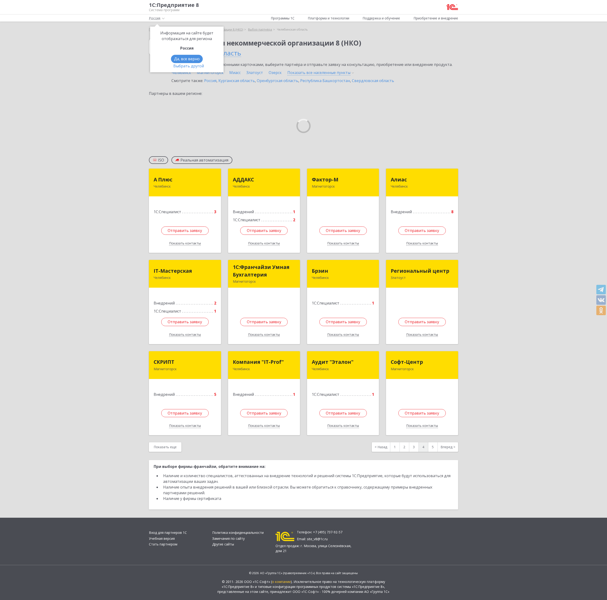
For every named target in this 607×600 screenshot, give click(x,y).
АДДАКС (243, 179)
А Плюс (163, 179)
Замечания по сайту (228, 538)
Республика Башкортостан (325, 80)
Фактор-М (325, 179)
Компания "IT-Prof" (258, 362)
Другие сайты (223, 544)
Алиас (399, 179)
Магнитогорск (210, 72)
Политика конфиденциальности (238, 532)
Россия (210, 80)
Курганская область (236, 80)
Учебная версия (162, 538)
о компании (281, 581)
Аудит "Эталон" (333, 362)
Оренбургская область (277, 80)
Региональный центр (420, 271)
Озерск (275, 72)
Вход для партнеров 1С (168, 532)
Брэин (320, 271)
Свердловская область (373, 80)
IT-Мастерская (173, 271)
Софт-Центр (407, 362)
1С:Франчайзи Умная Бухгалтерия (261, 271)
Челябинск (181, 72)
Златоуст (254, 72)
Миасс (235, 72)
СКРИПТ (164, 362)
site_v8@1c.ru (317, 539)
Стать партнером (163, 544)
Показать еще (165, 447)
